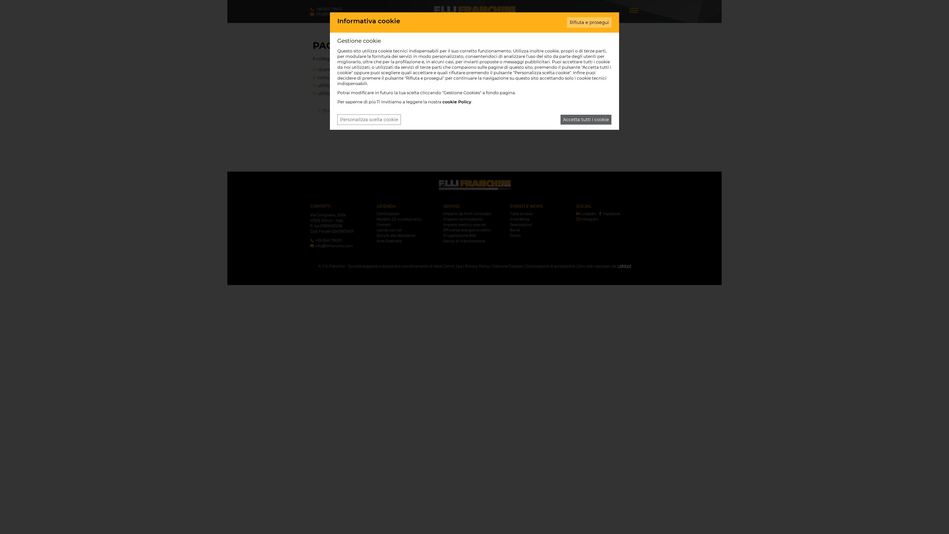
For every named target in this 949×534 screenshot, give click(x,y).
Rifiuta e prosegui (589, 22)
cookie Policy (456, 101)
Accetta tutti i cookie (586, 119)
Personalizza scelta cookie (369, 119)
